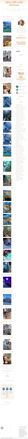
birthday (17, 108)
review (23, 155)
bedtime (17, 107)
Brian (24, 109)
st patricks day (18, 161)
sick (22, 159)
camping (21, 110)
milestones (21, 139)
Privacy (1, 424)
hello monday (23, 128)
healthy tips (18, 128)
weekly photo (18, 172)
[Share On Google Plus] (13, 380)
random (17, 155)
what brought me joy (19, 174)
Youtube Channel (6, 371)
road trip (17, 156)
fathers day (18, 120)
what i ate (17, 175)
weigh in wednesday (19, 173)
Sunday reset (23, 162)
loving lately (18, 138)
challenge (17, 111)
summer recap (18, 162)
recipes (20, 155)
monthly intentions (19, 143)
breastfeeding (20, 109)
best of (20, 107)
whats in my (18, 178)
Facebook (9, 370)
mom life (17, 140)
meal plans (23, 138)
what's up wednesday (19, 177)
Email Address (18, 46)
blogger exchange (22, 108)
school (17, 158)
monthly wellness (19, 145)
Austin (25, 106)
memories (17, 139)
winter (21, 178)
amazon (21, 105)
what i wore (22, 175)
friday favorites (18, 123)
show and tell (18, 159)
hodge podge (18, 129)
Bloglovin (6, 370)
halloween (18, 126)
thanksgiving (20, 163)
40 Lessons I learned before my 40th (22, 86)
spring (17, 160)
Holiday (22, 129)
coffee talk (21, 112)
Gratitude (17, 125)
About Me (21, 104)
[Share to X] (10, 380)
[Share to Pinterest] (11, 380)
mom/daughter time (19, 141)
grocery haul (22, 125)
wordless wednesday (19, 179)
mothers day (23, 146)
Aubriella (17, 106)
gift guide (17, 124)
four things (18, 122)
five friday (21, 121)
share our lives (21, 158)
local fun (22, 137)
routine (21, 156)
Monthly (17, 142)
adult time (18, 105)
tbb (16, 163)
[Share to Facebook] (9, 380)
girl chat (21, 124)
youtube (17, 180)
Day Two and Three (10, 20)
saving (25, 157)
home (25, 129)
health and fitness (19, 127)
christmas (21, 111)
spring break (21, 160)
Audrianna (21, 106)
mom (24, 139)
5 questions (18, 104)
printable (21, 154)
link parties (18, 137)
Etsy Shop (10, 371)
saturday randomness (19, 157)
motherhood (18, 146)
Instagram (12, 370)
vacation (4, 382)
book (17, 109)
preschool (18, 154)
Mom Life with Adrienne (14, 4)
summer (23, 161)
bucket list (18, 110)
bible (23, 107)
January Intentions (21, 89)
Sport (24, 159)
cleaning (17, 112)
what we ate (18, 176)
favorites (22, 120)
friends (23, 123)
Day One (6, 20)
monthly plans (18, 144)
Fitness (17, 121)
